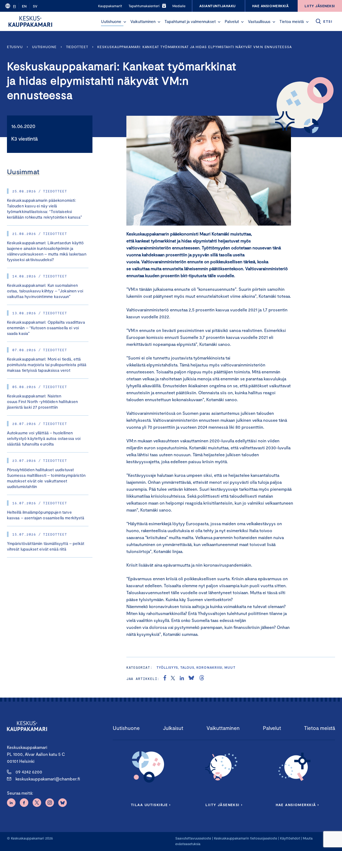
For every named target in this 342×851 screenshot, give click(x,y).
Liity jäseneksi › (223, 805)
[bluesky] (191, 678)
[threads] (202, 679)
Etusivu (15, 47)
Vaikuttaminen (143, 21)
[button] (124, 22)
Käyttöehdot (290, 838)
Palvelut (232, 21)
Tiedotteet (77, 47)
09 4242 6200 (28, 771)
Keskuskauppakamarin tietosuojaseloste (245, 838)
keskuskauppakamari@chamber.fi (47, 778)
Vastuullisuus (259, 21)
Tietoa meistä (291, 21)
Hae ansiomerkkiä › (297, 805)
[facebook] (165, 678)
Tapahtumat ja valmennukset (190, 21)
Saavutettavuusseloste (193, 838)
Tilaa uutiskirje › (151, 805)
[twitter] (173, 678)
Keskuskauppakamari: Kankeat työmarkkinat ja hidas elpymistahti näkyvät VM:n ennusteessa (194, 47)
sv (35, 6)
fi (14, 6)
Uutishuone (111, 21)
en (24, 6)
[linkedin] (182, 678)
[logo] (30, 21)
